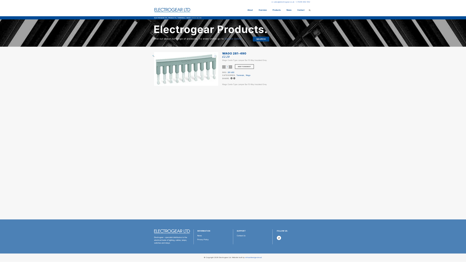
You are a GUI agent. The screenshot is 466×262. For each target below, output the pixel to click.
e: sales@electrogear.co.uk (283, 2)
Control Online (233, 38)
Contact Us (241, 236)
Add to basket (244, 66)
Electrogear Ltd (160, 18)
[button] (214, 56)
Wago (188, 18)
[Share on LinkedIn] (234, 78)
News (199, 236)
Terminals (181, 18)
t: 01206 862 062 (303, 2)
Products (172, 18)
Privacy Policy (203, 239)
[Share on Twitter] (231, 78)
